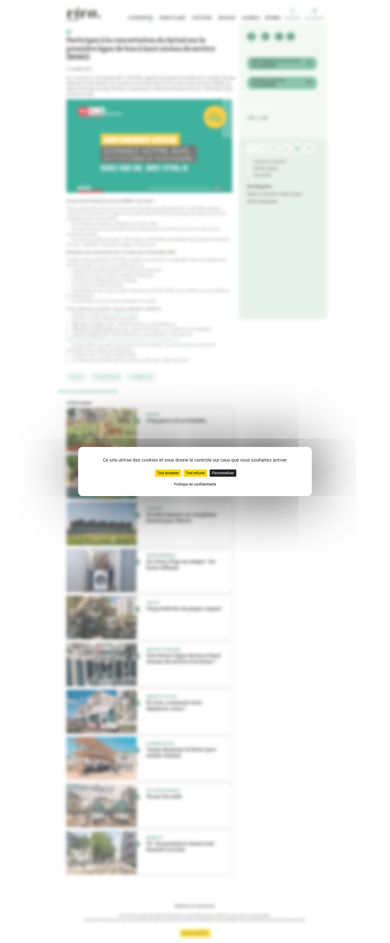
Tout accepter (168, 473)
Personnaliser (223, 473)
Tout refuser (195, 473)
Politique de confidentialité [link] (195, 484)
